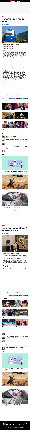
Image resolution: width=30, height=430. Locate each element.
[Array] (8, 106)
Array (3, 110)
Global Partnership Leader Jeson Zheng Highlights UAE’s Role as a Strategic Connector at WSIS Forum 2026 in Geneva (16, 143)
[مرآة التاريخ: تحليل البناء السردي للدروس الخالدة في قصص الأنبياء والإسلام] (15, 182)
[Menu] (3, 1)
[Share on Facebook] (2, 24)
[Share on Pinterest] (5, 24)
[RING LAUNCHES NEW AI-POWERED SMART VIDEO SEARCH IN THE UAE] (3, 151)
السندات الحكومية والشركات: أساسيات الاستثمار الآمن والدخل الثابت (12, 207)
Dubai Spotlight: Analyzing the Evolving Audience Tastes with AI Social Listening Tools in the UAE (15, 172)
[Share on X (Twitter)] (4, 24)
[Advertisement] (15, 8)
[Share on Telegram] (8, 24)
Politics (3, 16)
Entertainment (4, 225)
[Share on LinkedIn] (7, 24)
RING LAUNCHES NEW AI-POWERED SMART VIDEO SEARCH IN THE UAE (14, 150)
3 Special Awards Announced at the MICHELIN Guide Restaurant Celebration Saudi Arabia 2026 (16, 147)
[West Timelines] (15, 1)
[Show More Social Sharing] (10, 24)
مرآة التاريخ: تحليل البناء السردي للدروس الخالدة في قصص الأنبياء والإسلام (13, 189)
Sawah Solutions (21, 427)
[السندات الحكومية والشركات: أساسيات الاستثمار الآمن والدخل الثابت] (15, 199)
